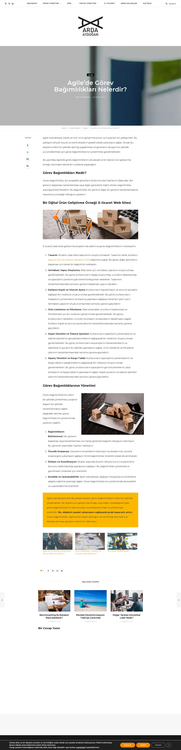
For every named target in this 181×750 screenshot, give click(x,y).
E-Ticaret (109, 3)
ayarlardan (80, 747)
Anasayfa (32, 3)
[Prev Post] (2, 599)
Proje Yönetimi (88, 3)
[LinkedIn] (27, 165)
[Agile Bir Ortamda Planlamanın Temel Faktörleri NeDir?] (57, 541)
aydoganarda (84, 97)
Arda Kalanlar (129, 3)
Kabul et (127, 745)
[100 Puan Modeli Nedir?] (122, 541)
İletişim (147, 3)
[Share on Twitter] (27, 152)
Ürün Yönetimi (51, 3)
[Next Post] (179, 599)
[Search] (166, 3)
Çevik (90, 75)
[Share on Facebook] (27, 145)
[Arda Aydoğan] (90, 26)
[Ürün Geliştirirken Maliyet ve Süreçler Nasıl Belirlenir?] (90, 541)
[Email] (27, 159)
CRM (69, 3)
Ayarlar (158, 745)
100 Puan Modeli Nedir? (118, 551)
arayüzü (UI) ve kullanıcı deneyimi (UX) (69, 260)
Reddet (143, 745)
